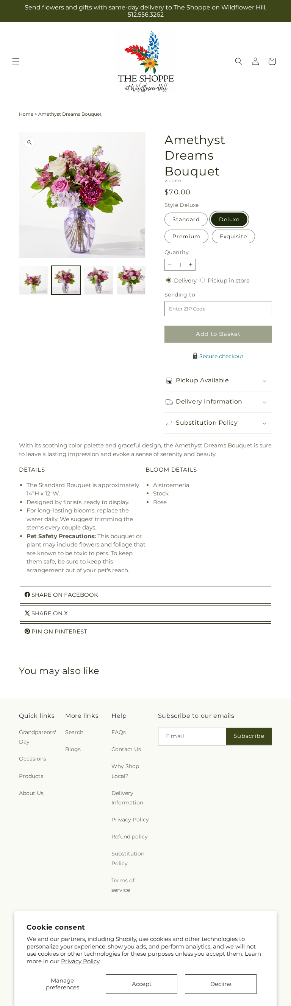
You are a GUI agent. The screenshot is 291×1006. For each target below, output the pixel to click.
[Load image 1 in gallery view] (33, 280)
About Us (31, 793)
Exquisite (233, 236)
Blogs (73, 749)
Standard (186, 219)
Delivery (186, 280)
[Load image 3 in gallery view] (98, 280)
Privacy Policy (80, 961)
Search (74, 732)
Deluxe (229, 219)
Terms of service (123, 885)
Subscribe (248, 735)
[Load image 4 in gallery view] (131, 280)
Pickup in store (229, 280)
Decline (221, 983)
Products (31, 776)
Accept (142, 983)
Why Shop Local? (125, 771)
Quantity (176, 252)
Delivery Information (127, 798)
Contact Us (126, 749)
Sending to (191, 295)
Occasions (32, 758)
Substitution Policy (127, 858)
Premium (186, 236)
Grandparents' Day (37, 737)
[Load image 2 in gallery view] (66, 280)
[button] (16, 61)
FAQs (118, 732)
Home (26, 114)
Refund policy (129, 836)
